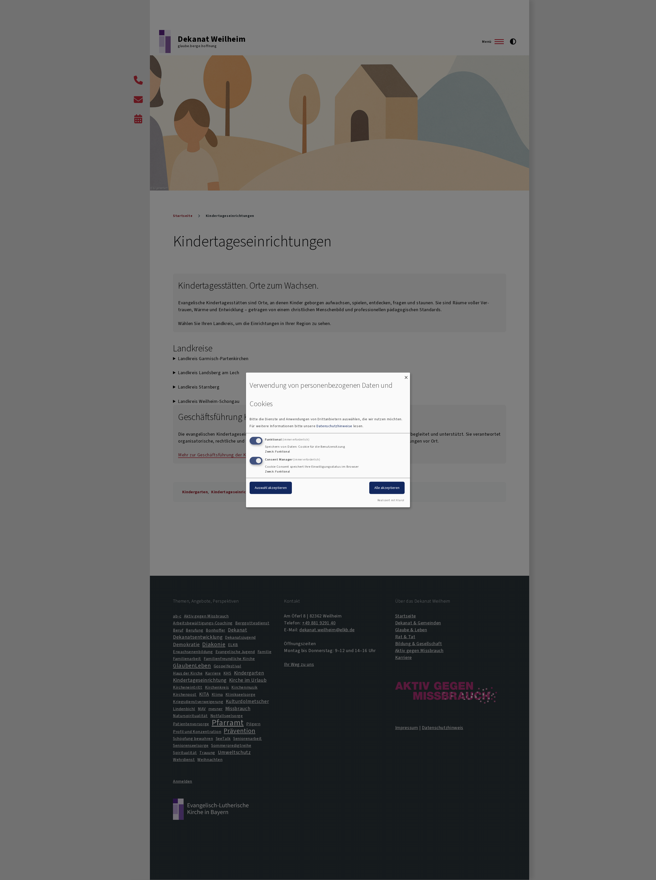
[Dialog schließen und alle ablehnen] (406, 376)
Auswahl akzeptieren (271, 487)
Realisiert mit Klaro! (390, 500)
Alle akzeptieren (386, 487)
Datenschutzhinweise (334, 426)
